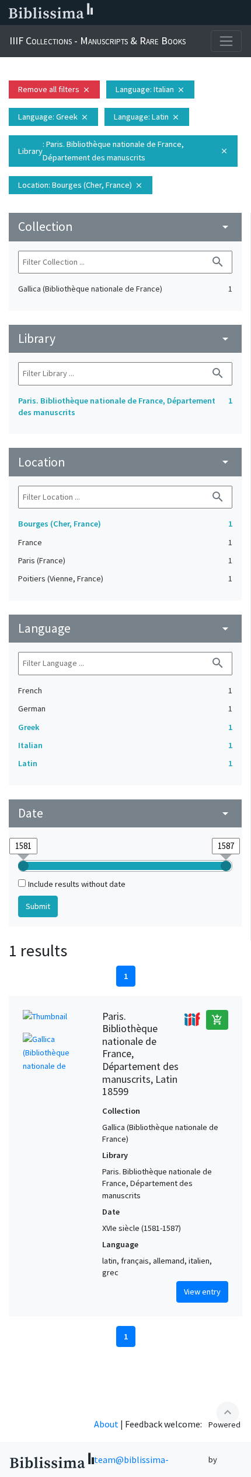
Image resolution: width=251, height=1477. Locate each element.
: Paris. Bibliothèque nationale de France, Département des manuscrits (123, 151)
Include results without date (77, 884)
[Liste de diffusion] (127, 12)
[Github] (220, 12)
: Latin (147, 116)
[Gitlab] (239, 12)
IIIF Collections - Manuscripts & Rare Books (97, 40)
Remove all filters (54, 89)
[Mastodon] (183, 12)
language (125, 628)
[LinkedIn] (146, 12)
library (125, 338)
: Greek (53, 116)
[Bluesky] (164, 12)
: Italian (150, 89)
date (125, 813)
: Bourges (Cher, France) (80, 185)
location (125, 462)
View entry (202, 1291)
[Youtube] (202, 12)
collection (125, 226)
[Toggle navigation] (226, 41)
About (106, 1424)
